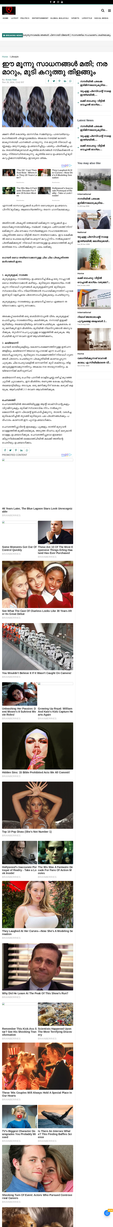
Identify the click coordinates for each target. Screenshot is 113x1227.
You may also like (89, 163)
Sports (75, 18)
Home (5, 18)
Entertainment (40, 18)
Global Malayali (59, 18)
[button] (109, 10)
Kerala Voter (11, 79)
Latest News (85, 120)
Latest (14, 18)
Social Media (101, 18)
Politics (25, 18)
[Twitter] (54, 2)
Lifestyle (87, 18)
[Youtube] (62, 2)
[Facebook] (50, 2)
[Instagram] (58, 2)
